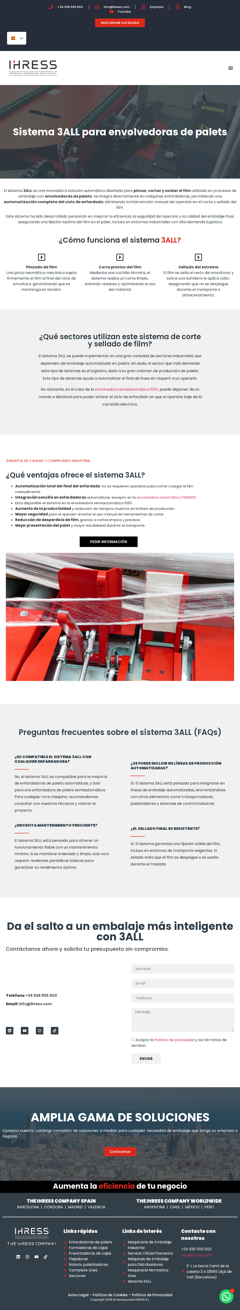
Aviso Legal (78, 1294)
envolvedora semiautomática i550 (126, 389)
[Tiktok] (54, 1030)
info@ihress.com (196, 1255)
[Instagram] (39, 1030)
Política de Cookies (110, 1294)
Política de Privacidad (152, 1294)
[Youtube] (24, 1030)
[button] (231, 68)
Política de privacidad (174, 1039)
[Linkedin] (9, 1030)
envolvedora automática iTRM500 (166, 497)
